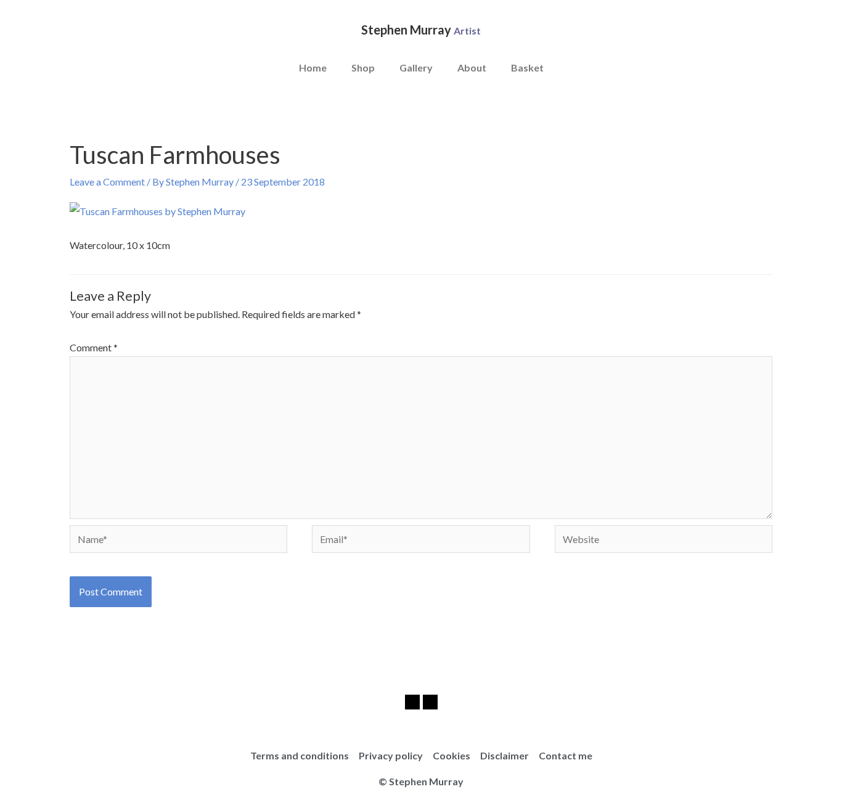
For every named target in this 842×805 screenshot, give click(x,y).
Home (313, 67)
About (471, 67)
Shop (363, 67)
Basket (527, 67)
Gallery (416, 67)
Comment (94, 347)
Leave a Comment (107, 181)
